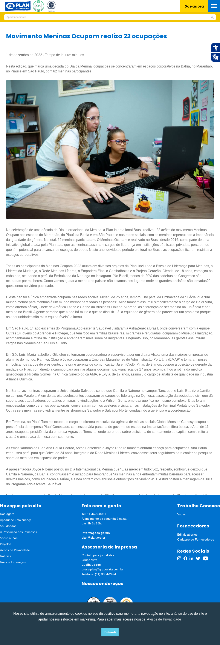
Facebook (185, 558)
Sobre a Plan (9, 538)
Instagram (179, 558)
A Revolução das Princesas (18, 532)
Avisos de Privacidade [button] (164, 619)
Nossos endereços (102, 584)
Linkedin (191, 558)
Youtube (206, 558)
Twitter (198, 558)
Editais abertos (187, 534)
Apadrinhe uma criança (16, 520)
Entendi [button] (110, 632)
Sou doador (8, 526)
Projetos (5, 544)
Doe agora (194, 6)
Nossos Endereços (13, 562)
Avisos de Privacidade (15, 550)
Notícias (5, 556)
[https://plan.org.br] (17, 6)
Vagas (181, 514)
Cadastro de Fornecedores (195, 539)
